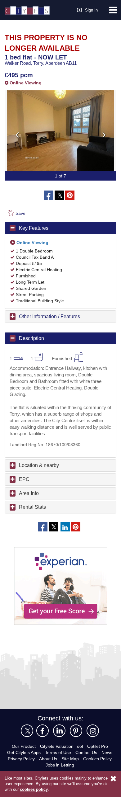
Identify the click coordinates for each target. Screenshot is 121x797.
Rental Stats (32, 507)
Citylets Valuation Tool (61, 746)
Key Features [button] (33, 228)
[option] (60, 130)
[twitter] (27, 730)
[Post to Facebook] (48, 195)
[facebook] (42, 730)
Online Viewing (25, 82)
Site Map (70, 758)
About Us (48, 758)
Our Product (24, 746)
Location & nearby (39, 465)
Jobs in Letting (60, 764)
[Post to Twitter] (59, 195)
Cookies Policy (97, 758)
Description (31, 338)
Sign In (91, 10)
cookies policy (34, 789)
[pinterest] (76, 730)
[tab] (60, 228)
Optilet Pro (97, 746)
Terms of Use (58, 752)
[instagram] (93, 730)
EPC (24, 479)
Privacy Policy (21, 758)
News (106, 752)
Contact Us (86, 752)
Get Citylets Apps (24, 752)
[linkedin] (59, 730)
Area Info (29, 493)
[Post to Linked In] (65, 526)
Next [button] (104, 134)
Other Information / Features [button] (49, 316)
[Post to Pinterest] (69, 195)
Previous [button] (17, 134)
